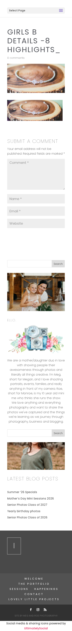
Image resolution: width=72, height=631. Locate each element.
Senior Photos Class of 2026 (27, 517)
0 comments (16, 58)
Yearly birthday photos (23, 511)
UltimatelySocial (36, 628)
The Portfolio (34, 584)
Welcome (34, 578)
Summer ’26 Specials (22, 492)
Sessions (19, 589)
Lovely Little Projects (34, 599)
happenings (46, 589)
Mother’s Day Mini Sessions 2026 (30, 498)
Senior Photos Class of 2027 (27, 505)
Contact (34, 594)
